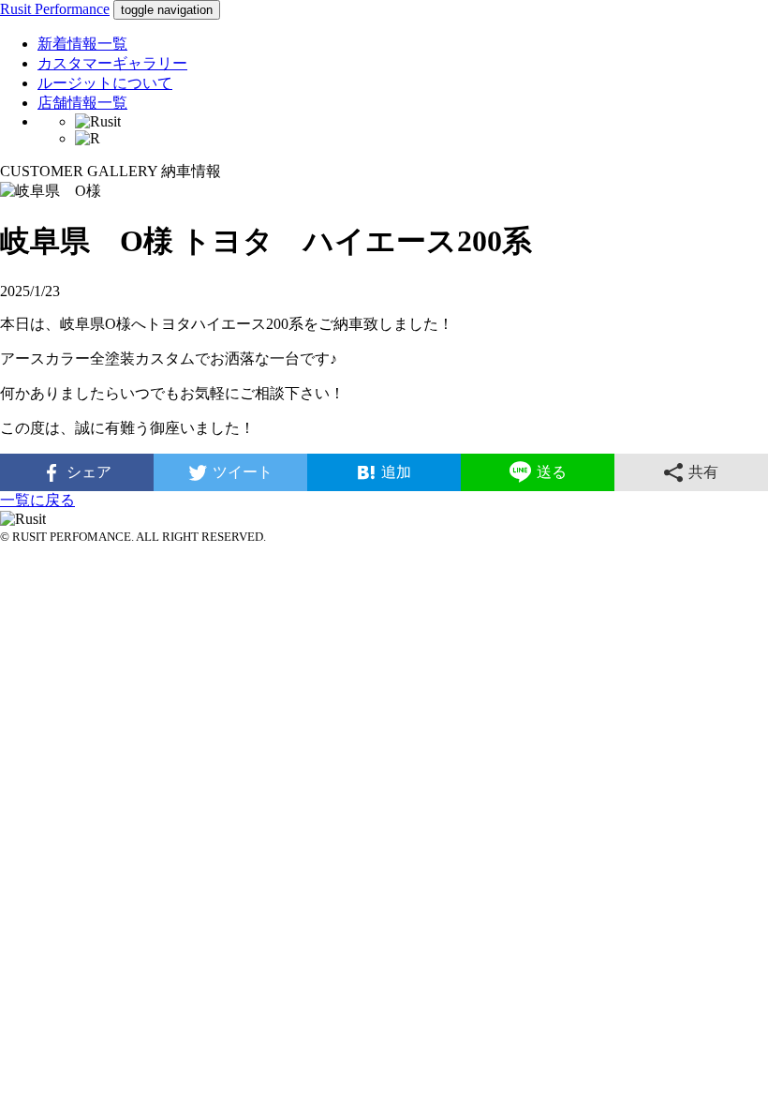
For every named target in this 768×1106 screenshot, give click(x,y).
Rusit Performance (55, 9)
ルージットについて (104, 83)
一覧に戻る (37, 500)
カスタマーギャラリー (112, 63)
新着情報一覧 (82, 44)
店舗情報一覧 (82, 103)
